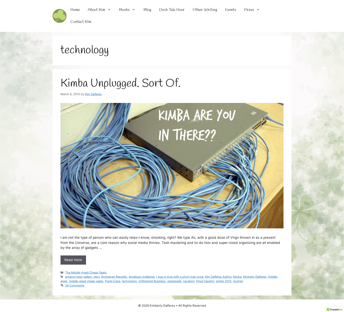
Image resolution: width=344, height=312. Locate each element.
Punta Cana (112, 281)
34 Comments (74, 285)
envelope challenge (141, 276)
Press (249, 10)
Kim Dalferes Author (218, 276)
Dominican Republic (114, 276)
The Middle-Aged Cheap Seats (86, 272)
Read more (73, 260)
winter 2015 (224, 281)
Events (230, 10)
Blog (147, 10)
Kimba (237, 276)
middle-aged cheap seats (86, 281)
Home (75, 10)
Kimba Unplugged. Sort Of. (121, 83)
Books (124, 10)
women (238, 281)
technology (129, 281)
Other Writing (205, 10)
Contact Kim (80, 21)
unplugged (174, 281)
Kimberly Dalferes (254, 276)
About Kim (96, 10)
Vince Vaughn (205, 281)
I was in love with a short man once (179, 276)
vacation (188, 281)
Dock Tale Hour (172, 10)
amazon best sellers (78, 276)
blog (97, 276)
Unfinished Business (152, 281)
